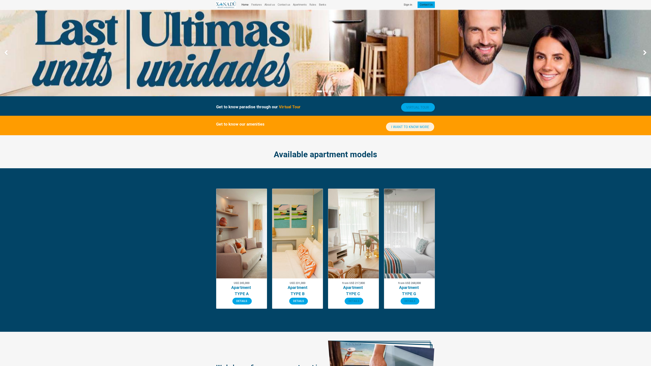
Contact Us (426, 4)
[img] (26, 52)
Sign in (408, 4)
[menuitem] (245, 4)
